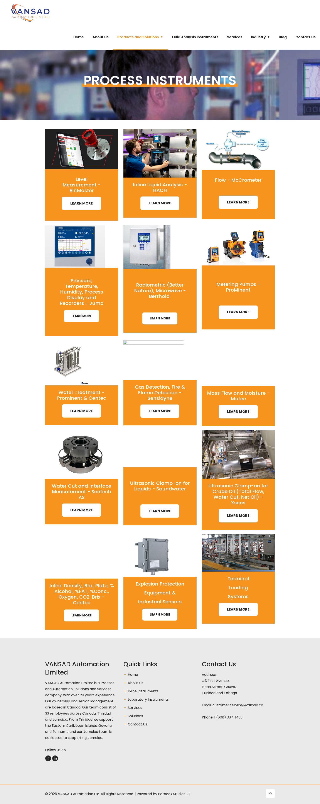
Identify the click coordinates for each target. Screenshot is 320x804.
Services (135, 707)
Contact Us (137, 724)
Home (133, 674)
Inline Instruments (143, 691)
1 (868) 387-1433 (228, 717)
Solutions (135, 715)
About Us (135, 682)
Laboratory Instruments (148, 699)
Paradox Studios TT (174, 793)
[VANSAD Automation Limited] (40, 12)
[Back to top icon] (270, 793)
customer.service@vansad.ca (237, 705)
